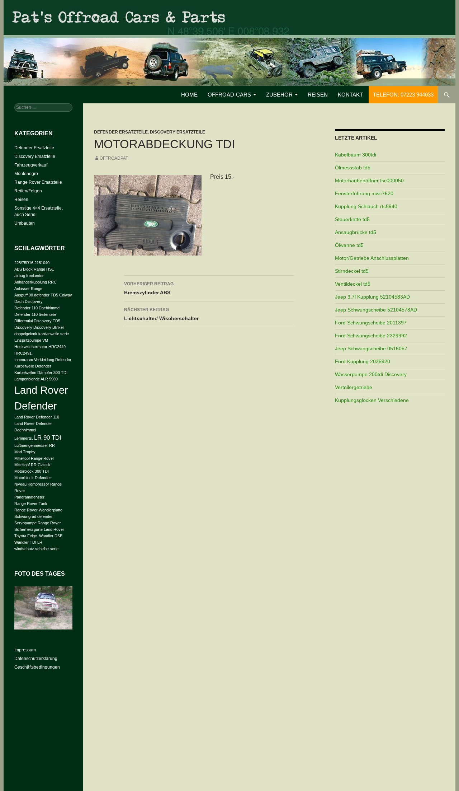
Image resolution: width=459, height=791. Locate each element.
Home (189, 95)
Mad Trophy (25, 452)
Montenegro (26, 173)
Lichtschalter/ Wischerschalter (161, 314)
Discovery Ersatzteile (177, 132)
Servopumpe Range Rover (37, 523)
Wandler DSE (50, 536)
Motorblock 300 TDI (31, 471)
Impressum (25, 649)
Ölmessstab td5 (352, 167)
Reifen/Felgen (28, 190)
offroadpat (114, 158)
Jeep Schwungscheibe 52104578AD (376, 310)
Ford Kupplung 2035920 (362, 361)
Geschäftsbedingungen (37, 667)
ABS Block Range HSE (34, 269)
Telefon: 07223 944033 (403, 95)
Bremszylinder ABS (149, 288)
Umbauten (24, 223)
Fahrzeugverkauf (30, 165)
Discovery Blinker (48, 327)
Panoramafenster (29, 497)
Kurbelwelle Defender (32, 366)
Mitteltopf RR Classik (32, 465)
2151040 (41, 263)
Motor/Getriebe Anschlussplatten (372, 258)
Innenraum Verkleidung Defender (42, 359)
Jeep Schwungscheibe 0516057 (371, 348)
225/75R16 (23, 263)
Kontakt (350, 95)
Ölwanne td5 (349, 245)
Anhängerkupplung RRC (35, 282)
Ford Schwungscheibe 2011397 (371, 323)
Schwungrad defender (33, 516)
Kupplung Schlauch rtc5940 (366, 206)
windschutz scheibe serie (36, 549)
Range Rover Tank (30, 503)
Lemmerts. (23, 438)
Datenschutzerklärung (35, 658)
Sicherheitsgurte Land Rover (39, 529)
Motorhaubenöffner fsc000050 (369, 180)
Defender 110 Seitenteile (35, 314)
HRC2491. (23, 353)
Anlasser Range (28, 288)
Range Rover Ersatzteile (38, 182)
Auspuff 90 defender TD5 (36, 295)
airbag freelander (29, 275)
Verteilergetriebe (353, 387)
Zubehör (279, 95)
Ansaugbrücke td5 (355, 232)
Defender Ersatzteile (121, 132)
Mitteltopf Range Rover (34, 458)
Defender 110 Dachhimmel (37, 308)
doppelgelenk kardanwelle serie (41, 334)
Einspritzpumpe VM (31, 340)
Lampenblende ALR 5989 (36, 379)
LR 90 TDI (47, 437)
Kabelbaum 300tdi (355, 155)
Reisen (318, 95)
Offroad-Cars (229, 95)
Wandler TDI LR (28, 542)
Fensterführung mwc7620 (364, 193)
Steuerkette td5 (352, 219)
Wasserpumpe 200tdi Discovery (371, 374)
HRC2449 (57, 347)
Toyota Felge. (26, 536)
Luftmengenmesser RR (34, 445)
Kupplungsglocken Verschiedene (372, 400)
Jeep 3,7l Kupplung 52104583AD (372, 297)
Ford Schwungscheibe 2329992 (371, 335)
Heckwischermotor (30, 347)
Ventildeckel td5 (352, 284)
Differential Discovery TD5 (37, 321)
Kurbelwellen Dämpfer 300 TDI (40, 372)
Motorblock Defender (32, 478)
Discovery (23, 327)
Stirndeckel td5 (352, 271)
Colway (65, 295)
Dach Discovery (28, 301)
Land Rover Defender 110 (36, 417)
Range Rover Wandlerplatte (38, 510)
